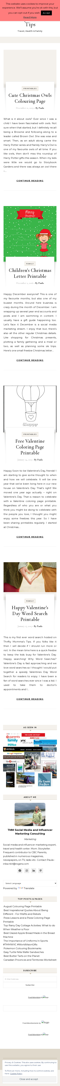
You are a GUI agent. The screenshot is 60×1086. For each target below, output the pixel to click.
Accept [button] (46, 13)
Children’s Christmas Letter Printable (30, 273)
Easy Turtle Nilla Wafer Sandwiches (24, 952)
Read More (30, 17)
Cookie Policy (16, 1073)
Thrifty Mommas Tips (30, 21)
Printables (30, 89)
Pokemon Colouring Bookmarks (22, 948)
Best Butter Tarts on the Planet (22, 955)
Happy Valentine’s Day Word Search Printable (30, 613)
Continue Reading (30, 180)
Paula (41, 108)
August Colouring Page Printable (23, 906)
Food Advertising (34, 997)
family (30, 264)
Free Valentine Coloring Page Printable (30, 447)
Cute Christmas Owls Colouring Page (30, 98)
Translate (29, 888)
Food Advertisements (30, 1023)
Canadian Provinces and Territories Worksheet (30, 959)
